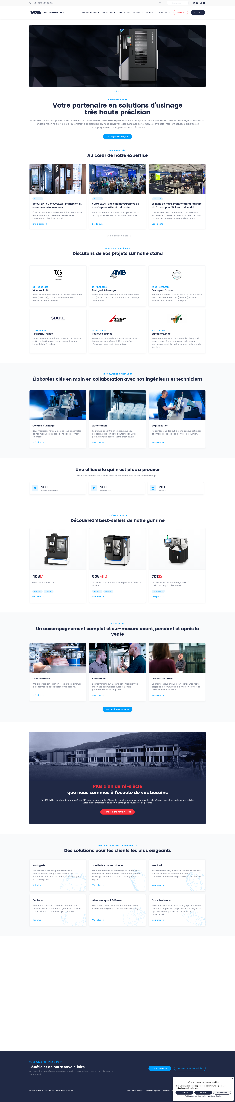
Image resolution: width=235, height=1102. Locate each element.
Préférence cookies (135, 1090)
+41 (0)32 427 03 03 (43, 3)
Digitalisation (123, 12)
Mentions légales (153, 1090)
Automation (107, 12)
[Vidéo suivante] (200, 56)
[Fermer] (232, 1078)
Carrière (180, 12)
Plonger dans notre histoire (117, 811)
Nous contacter (160, 1068)
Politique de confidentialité (196, 1096)
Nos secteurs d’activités (190, 1068)
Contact (197, 12)
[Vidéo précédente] (34, 56)
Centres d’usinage (89, 12)
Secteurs (149, 12)
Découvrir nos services (117, 709)
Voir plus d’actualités (117, 236)
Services (136, 12)
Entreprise (163, 12)
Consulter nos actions (117, 1028)
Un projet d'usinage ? (117, 136)
